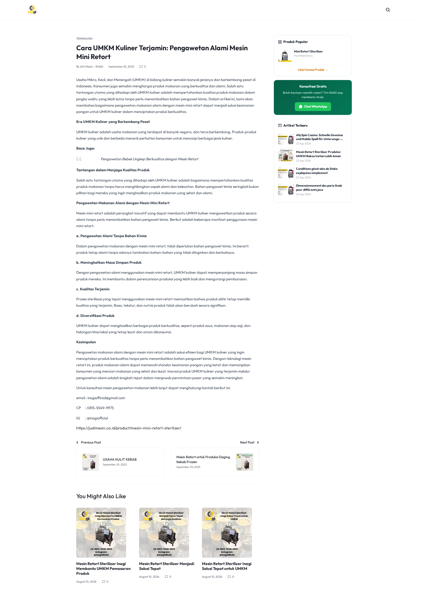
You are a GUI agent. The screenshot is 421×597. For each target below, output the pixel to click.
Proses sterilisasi (89, 299)
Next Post (247, 442)
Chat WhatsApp (315, 106)
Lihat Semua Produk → (313, 69)
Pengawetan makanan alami (99, 352)
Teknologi (84, 38)
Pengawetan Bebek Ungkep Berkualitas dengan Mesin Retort (149, 159)
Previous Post (91, 442)
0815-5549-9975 (100, 407)
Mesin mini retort (89, 213)
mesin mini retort (189, 105)
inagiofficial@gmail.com (106, 397)
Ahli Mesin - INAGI (91, 66)
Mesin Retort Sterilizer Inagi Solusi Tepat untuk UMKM (226, 566)
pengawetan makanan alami (138, 105)
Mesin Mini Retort (155, 203)
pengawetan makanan (106, 246)
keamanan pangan (187, 365)
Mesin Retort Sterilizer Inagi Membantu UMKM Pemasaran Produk (103, 568)
